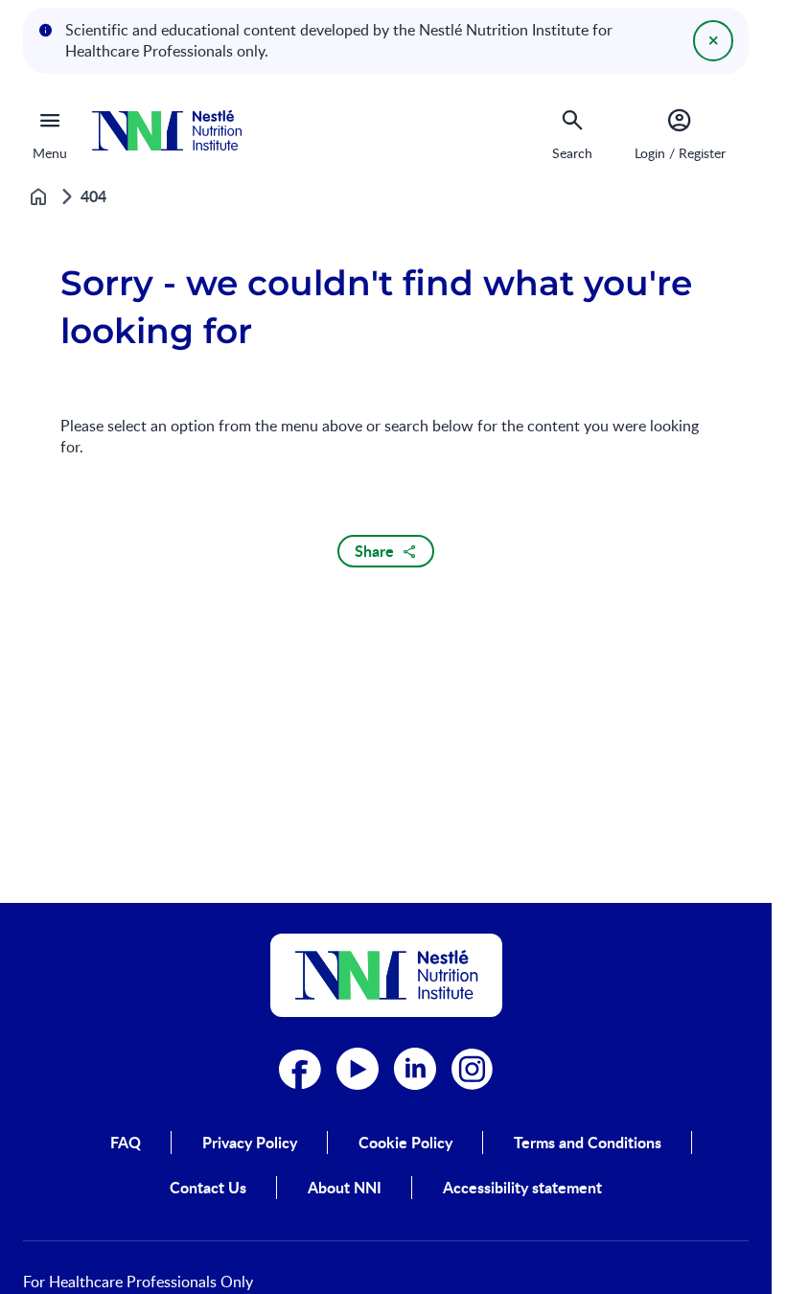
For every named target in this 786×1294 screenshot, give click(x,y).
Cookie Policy (405, 1142)
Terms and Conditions (587, 1142)
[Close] (713, 40)
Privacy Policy (249, 1142)
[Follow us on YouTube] (357, 1069)
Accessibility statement (522, 1187)
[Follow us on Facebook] (300, 1069)
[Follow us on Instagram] (472, 1069)
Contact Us (208, 1187)
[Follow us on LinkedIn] (415, 1069)
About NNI (344, 1187)
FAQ (125, 1142)
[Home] (166, 130)
